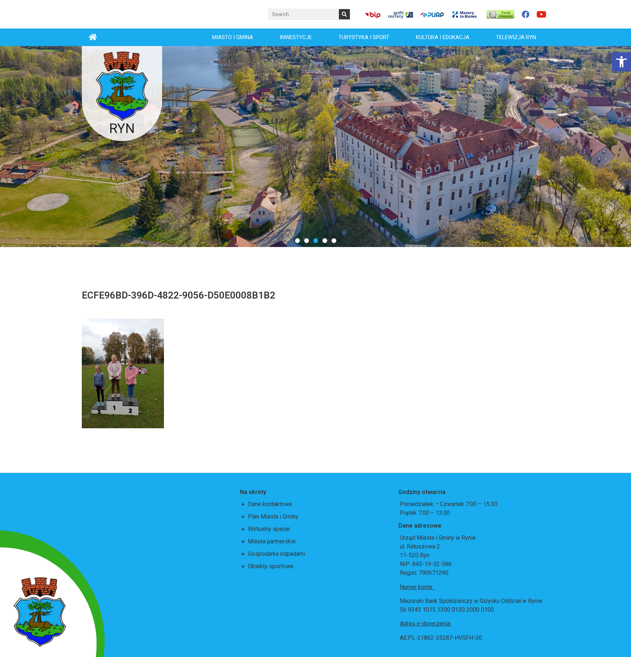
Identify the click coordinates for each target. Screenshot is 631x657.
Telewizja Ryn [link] (516, 37)
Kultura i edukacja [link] (442, 37)
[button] (297, 240)
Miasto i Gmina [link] (232, 37)
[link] (621, 61)
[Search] (344, 14)
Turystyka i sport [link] (364, 37)
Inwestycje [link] (296, 37)
